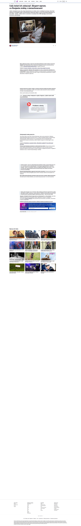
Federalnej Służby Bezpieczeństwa (30, 66)
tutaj (29, 524)
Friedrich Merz (55, 510)
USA (27, 510)
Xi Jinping (55, 508)
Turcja (28, 505)
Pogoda (37, 1)
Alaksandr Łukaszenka (56, 507)
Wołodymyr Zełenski (56, 509)
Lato (41, 509)
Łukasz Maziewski (14, 45)
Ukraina (28, 504)
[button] (60, 1)
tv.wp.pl (15, 505)
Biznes (41, 1)
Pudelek (15, 506)
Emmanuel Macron (56, 506)
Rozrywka (33, 1)
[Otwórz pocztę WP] (58, 1)
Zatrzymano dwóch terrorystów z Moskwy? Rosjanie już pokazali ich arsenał (38, 201)
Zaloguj (64, 1)
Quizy (29, 1)
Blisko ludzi (21, 1)
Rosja (28, 506)
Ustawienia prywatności (53, 518)
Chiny (41, 506)
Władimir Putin (56, 505)
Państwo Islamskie (28, 198)
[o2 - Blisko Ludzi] (17, 1)
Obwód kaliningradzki (43, 505)
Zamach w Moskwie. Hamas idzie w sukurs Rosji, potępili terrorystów (37, 68)
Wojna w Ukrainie (43, 508)
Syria (27, 508)
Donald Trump (55, 504)
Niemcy (28, 511)
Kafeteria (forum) (16, 504)
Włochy (28, 507)
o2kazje (25, 1)
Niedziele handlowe (43, 504)
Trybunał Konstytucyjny (43, 507)
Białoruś (28, 512)
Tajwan (28, 509)
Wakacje (42, 510)
